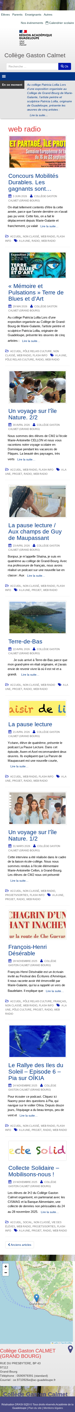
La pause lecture (30, 724)
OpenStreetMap (66, 1343)
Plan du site (35, 1408)
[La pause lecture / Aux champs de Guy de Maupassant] (37, 501)
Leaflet (55, 1343)
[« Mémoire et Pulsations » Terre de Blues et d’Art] (37, 265)
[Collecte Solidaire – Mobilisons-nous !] (37, 1151)
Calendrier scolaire (61, 22)
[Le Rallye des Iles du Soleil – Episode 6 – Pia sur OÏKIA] (37, 1041)
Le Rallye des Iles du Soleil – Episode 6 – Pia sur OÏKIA (35, 1071)
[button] (36, 1298)
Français (59, 1001)
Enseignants (33, 14)
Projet (17, 473)
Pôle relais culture (37, 351)
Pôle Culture (21, 1009)
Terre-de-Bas (25, 641)
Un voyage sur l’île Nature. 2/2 (32, 414)
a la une (24, 240)
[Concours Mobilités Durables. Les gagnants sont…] (37, 152)
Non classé (31, 236)
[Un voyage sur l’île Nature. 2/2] (37, 387)
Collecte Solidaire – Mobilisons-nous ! (33, 1171)
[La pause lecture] (37, 708)
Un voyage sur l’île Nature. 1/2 (32, 835)
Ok (66, 66)
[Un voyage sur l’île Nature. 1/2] (37, 808)
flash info (40, 355)
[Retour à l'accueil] (37, 37)
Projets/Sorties (16, 895)
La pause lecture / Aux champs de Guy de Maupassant (35, 531)
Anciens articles (20, 1244)
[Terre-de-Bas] (37, 617)
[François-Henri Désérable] (37, 925)
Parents (17, 14)
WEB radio (48, 236)
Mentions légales (53, 1408)
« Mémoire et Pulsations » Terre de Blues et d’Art (36, 292)
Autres (48, 14)
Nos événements (32, 22)
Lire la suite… (39, 115)
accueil (15, 236)
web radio (48, 240)
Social (27, 1222)
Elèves (5, 14)
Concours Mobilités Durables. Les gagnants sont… (33, 182)
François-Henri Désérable (27, 950)
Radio (36, 240)
